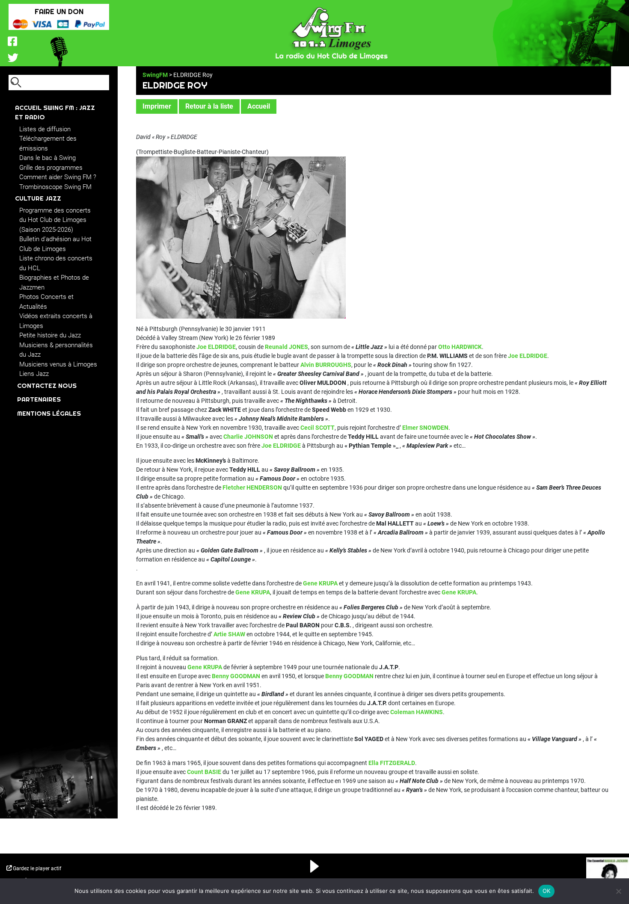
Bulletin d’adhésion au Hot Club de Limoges (55, 244)
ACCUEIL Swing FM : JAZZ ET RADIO (55, 112)
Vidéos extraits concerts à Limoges (55, 321)
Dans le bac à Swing (47, 158)
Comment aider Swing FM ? (57, 177)
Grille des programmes (51, 167)
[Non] (618, 891)
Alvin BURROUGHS (325, 364)
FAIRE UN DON (59, 11)
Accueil (258, 106)
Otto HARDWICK (460, 346)
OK (547, 890)
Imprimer (156, 106)
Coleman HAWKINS (416, 712)
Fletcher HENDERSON (252, 487)
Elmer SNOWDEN (424, 427)
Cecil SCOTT (317, 427)
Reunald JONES (286, 346)
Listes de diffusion (45, 129)
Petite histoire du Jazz (50, 335)
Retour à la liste (209, 106)
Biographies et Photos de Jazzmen (54, 282)
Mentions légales (49, 413)
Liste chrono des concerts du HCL (55, 263)
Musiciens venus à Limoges (58, 364)
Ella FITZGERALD (391, 762)
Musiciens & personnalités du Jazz (56, 350)
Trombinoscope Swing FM (55, 187)
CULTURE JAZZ (38, 198)
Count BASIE (204, 771)
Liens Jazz (34, 374)
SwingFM (155, 74)
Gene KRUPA (320, 583)
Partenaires (39, 399)
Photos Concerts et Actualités (46, 301)
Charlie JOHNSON (248, 436)
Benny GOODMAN (236, 676)
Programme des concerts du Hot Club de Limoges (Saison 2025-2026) (55, 220)
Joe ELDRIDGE (216, 346)
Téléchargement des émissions (48, 143)
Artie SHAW (228, 634)
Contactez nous (47, 385)
